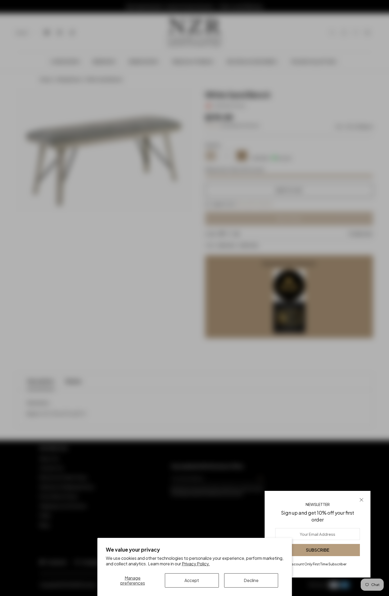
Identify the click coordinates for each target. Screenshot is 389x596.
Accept (191, 580)
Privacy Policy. (196, 563)
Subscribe (317, 550)
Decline (251, 580)
